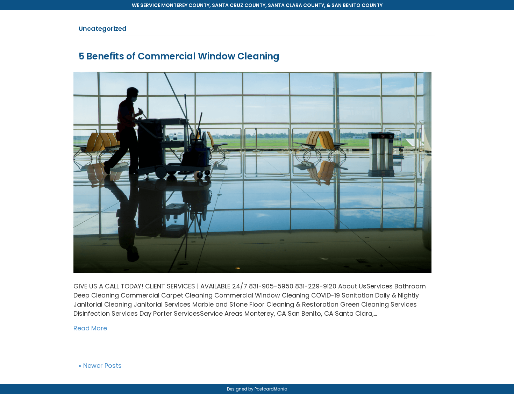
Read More (90, 328)
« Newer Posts (100, 365)
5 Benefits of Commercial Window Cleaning (179, 56)
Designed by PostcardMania (257, 389)
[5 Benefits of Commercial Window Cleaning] (252, 171)
